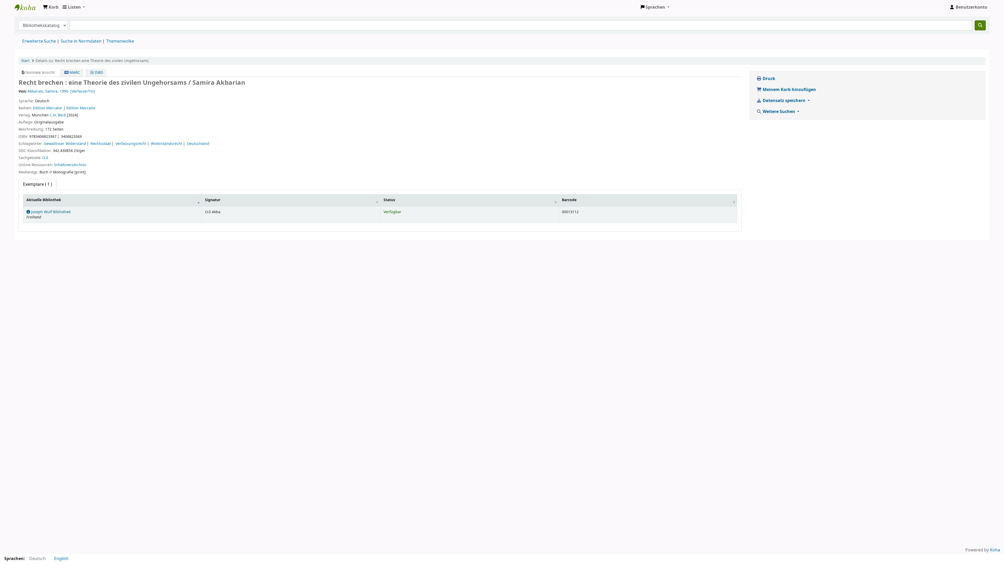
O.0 (45, 158)
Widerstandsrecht (166, 143)
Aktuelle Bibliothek (43, 200)
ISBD (98, 72)
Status (389, 200)
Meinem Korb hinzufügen (789, 90)
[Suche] (980, 25)
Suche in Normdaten (81, 41)
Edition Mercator (47, 108)
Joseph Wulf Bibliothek (28, 7)
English (61, 559)
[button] (51, 7)
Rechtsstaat (100, 143)
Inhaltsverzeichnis (70, 165)
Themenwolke (120, 41)
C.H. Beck (58, 115)
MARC (74, 72)
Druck (768, 79)
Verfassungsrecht (131, 143)
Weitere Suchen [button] (779, 112)
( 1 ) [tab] (37, 184)
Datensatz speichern (784, 101)
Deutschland (198, 143)
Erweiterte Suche (39, 41)
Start (25, 61)
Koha (995, 550)
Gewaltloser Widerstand (65, 143)
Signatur (212, 200)
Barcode (569, 200)
